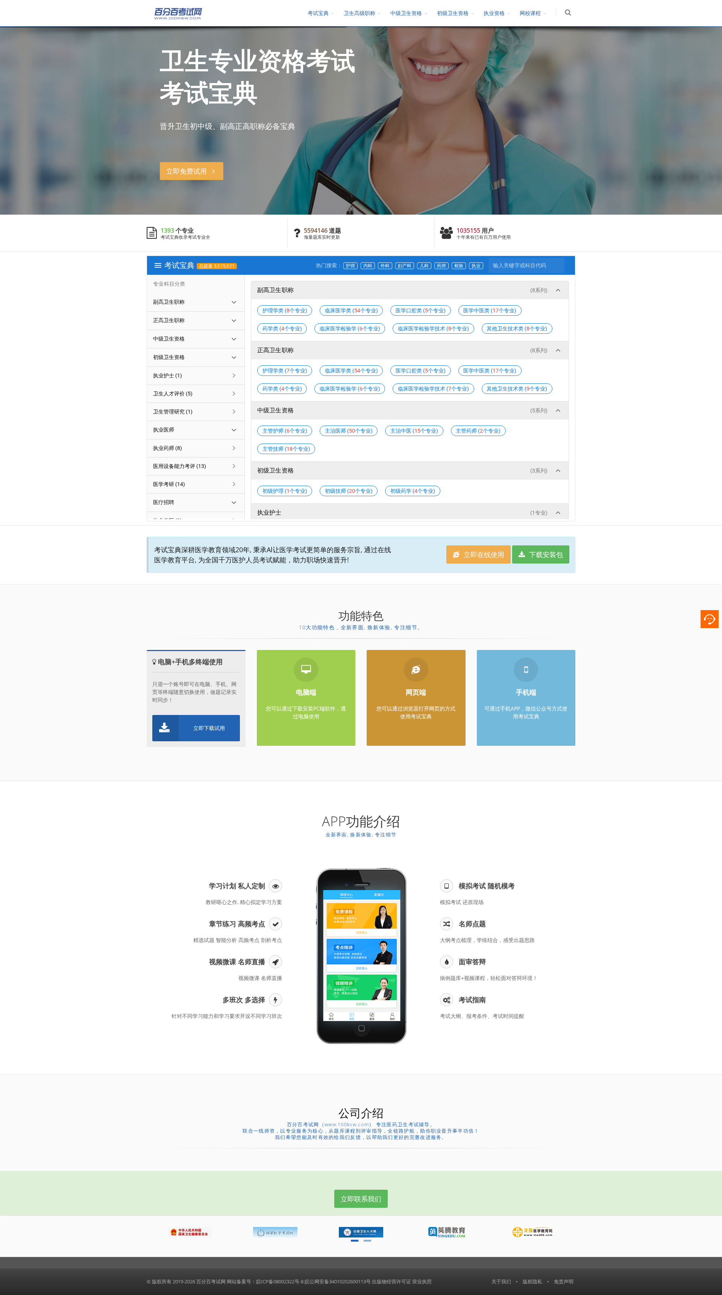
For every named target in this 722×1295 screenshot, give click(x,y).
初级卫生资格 (453, 13)
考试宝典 (318, 13)
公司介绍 (361, 1113)
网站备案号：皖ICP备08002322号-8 (265, 1281)
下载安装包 (545, 554)
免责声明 (563, 1281)
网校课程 (530, 13)
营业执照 (422, 1281)
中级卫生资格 (406, 13)
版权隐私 (532, 1281)
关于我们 (501, 1281)
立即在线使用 (483, 554)
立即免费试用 (189, 171)
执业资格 (494, 13)
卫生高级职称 (359, 13)
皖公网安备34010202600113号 (338, 1281)
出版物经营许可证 (391, 1281)
